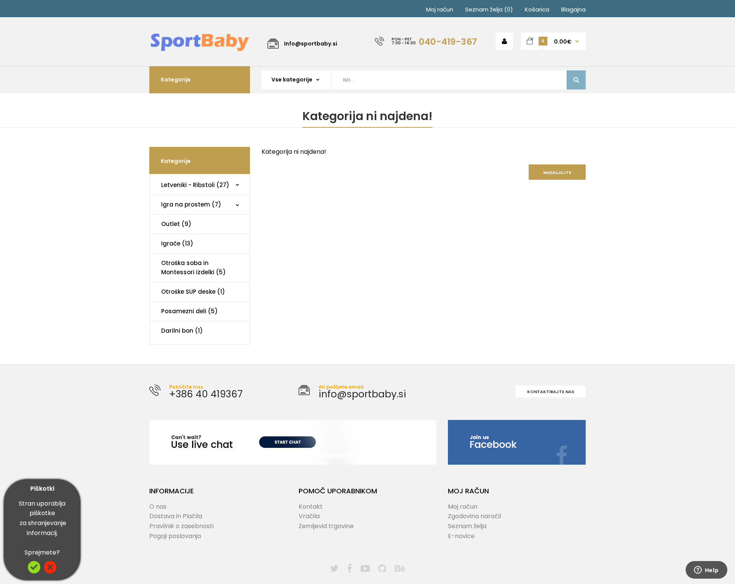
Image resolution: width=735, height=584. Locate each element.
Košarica (537, 9)
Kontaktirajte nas (550, 392)
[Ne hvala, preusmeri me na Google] (50, 571)
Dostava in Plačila (175, 516)
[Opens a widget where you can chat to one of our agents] (706, 570)
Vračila (309, 516)
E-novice (461, 536)
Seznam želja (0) (489, 9)
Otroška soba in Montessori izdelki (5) (193, 267)
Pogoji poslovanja (175, 536)
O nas (158, 506)
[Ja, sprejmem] (34, 571)
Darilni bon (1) (182, 331)
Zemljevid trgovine (326, 526)
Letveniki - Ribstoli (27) (195, 185)
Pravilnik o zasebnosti (181, 526)
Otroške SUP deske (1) (193, 292)
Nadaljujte (557, 172)
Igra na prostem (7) (191, 204)
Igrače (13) (177, 243)
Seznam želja (467, 526)
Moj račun (439, 9)
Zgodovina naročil (474, 516)
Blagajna (573, 9)
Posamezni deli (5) (189, 311)
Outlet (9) (176, 224)
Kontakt (311, 506)
